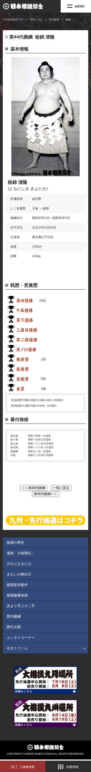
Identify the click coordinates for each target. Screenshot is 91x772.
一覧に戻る (61, 488)
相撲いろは (36, 19)
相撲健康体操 (17, 595)
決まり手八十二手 (21, 606)
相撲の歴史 (15, 542)
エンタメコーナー (21, 637)
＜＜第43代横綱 (33, 488)
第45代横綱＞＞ (45, 494)
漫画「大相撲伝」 (21, 553)
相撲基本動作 (17, 585)
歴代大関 (14, 627)
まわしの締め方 (19, 574)
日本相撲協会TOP (13, 19)
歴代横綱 (54, 19)
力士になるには (19, 564)
